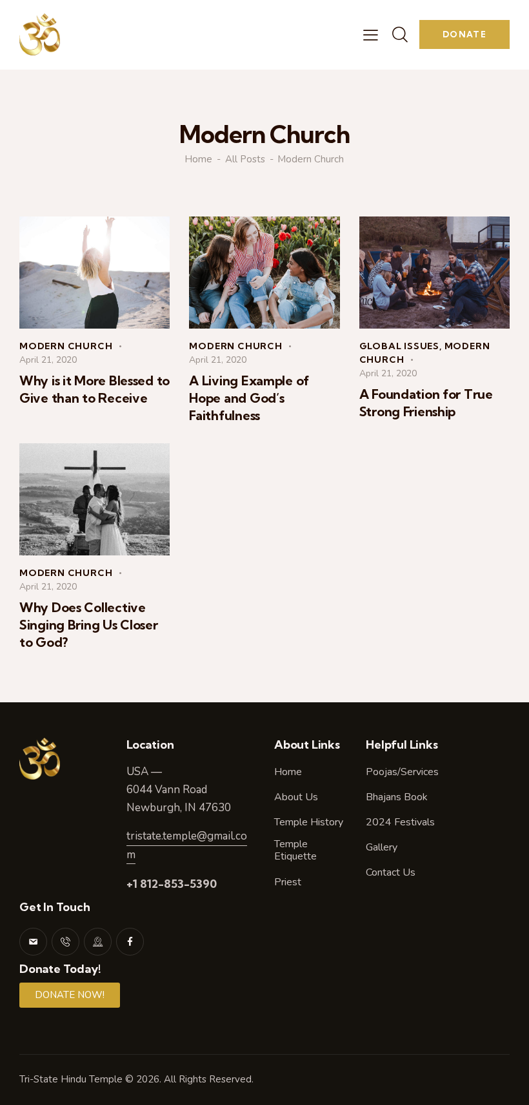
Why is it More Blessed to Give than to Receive (94, 389)
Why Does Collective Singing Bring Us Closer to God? (88, 624)
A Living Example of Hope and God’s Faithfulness (249, 397)
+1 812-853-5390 (171, 883)
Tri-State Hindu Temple (71, 1079)
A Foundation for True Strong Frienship (426, 402)
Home (198, 159)
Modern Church (65, 346)
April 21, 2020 (48, 360)
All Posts (245, 159)
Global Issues (399, 346)
